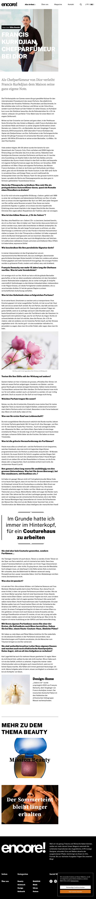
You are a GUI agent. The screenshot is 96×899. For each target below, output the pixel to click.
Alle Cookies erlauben (75, 891)
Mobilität (36, 881)
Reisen (35, 891)
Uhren (35, 888)
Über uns (44, 4)
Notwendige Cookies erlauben (75, 887)
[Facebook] (51, 881)
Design (20, 888)
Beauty (20, 881)
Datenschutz (74, 881)
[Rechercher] (81, 5)
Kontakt (71, 4)
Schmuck (21, 884)
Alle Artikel (29, 4)
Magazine (58, 4)
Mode (35, 884)
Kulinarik (21, 891)
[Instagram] (55, 881)
